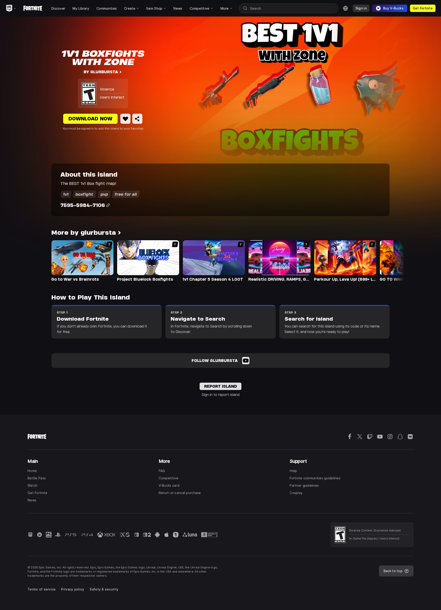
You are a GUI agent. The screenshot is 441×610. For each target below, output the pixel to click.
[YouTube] (245, 360)
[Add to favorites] (125, 119)
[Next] (392, 260)
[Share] (137, 119)
